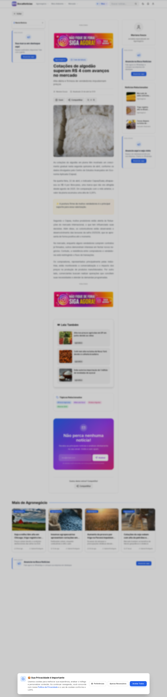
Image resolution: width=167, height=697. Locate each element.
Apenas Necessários (118, 684)
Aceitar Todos (138, 684)
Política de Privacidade (48, 687)
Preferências (99, 684)
